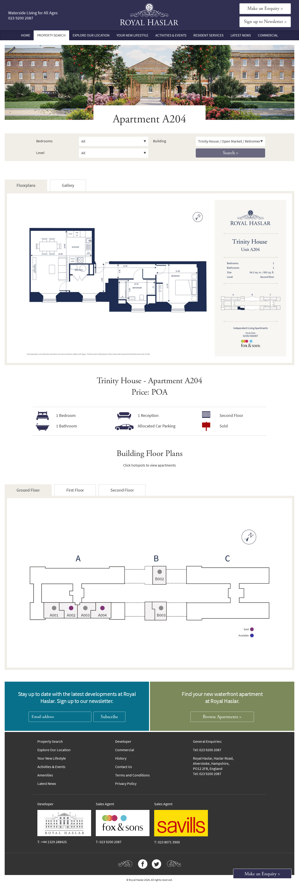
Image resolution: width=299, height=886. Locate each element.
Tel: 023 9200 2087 (207, 749)
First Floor (75, 490)
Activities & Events (170, 35)
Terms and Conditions (132, 775)
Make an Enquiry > (265, 8)
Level (40, 152)
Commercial (268, 35)
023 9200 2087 (20, 18)
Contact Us (123, 766)
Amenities (45, 775)
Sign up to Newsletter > (265, 22)
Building (159, 141)
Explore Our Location (91, 35)
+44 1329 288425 (54, 841)
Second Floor (122, 490)
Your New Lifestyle (132, 35)
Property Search (51, 35)
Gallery (68, 185)
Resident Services (208, 35)
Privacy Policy (125, 783)
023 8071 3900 (169, 842)
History (120, 758)
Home (25, 35)
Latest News (241, 35)
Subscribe (109, 717)
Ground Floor (28, 490)
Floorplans (26, 185)
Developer (123, 741)
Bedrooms (44, 141)
